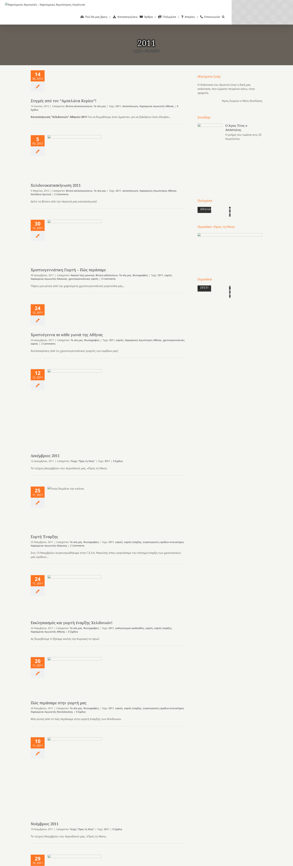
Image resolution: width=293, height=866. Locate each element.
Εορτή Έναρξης (74, 507)
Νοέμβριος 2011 (74, 776)
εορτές (168, 275)
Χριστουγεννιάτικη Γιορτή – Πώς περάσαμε (74, 240)
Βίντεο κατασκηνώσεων (79, 106)
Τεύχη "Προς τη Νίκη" (83, 461)
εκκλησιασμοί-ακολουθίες (129, 628)
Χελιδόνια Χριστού (41, 194)
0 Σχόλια (118, 461)
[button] (223, 16)
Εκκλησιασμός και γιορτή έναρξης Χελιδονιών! (74, 594)
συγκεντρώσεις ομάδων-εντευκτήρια (163, 542)
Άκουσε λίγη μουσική (82, 275)
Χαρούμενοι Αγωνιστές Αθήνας (156, 106)
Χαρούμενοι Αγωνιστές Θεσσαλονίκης (52, 711)
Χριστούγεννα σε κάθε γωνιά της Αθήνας (67, 334)
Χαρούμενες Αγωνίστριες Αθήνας (158, 190)
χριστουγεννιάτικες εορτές (83, 278)
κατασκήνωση (130, 106)
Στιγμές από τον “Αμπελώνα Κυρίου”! (63, 100)
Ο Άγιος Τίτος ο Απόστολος (236, 127)
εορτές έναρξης (132, 542)
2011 (118, 106)
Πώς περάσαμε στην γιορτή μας (74, 675)
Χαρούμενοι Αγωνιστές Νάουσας (49, 278)
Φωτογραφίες (140, 275)
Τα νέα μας (100, 106)
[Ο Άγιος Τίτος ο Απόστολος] (210, 154)
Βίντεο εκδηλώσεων (107, 275)
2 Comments (61, 194)
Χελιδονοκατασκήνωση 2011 (74, 155)
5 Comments (108, 278)
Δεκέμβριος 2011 (74, 407)
